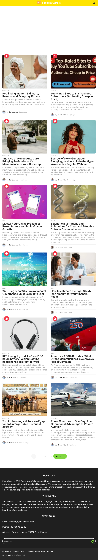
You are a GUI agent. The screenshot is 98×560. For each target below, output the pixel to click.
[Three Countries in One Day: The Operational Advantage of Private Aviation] (73, 399)
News (53, 220)
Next (58, 456)
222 (50, 456)
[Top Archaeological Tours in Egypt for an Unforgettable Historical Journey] (24, 399)
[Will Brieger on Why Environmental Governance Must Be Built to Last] (24, 269)
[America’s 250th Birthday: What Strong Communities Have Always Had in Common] (73, 334)
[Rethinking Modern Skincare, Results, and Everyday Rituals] (24, 71)
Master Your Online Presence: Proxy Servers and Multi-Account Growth (23, 226)
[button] (3, 3)
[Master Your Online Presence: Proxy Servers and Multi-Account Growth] (24, 202)
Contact (50, 551)
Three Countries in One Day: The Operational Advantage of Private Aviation (72, 424)
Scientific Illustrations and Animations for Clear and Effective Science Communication (72, 226)
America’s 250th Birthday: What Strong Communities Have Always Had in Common (72, 359)
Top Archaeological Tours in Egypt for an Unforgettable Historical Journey (24, 424)
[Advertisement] (49, 32)
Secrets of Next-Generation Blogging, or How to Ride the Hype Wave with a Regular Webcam (72, 161)
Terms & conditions (36, 551)
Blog (52, 288)
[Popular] (6, 253)
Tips (3, 220)
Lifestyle (5, 90)
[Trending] (6, 56)
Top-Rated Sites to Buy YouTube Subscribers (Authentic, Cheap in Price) (72, 96)
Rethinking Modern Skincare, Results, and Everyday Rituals (21, 95)
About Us (6, 551)
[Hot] (6, 121)
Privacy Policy (19, 551)
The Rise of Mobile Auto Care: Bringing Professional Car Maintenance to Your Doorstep (21, 161)
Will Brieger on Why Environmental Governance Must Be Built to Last (24, 292)
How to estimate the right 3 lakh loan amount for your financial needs (71, 293)
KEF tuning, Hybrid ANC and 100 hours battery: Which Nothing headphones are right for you (22, 359)
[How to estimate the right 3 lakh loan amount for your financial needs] (73, 269)
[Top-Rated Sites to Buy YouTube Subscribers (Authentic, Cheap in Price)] (73, 71)
